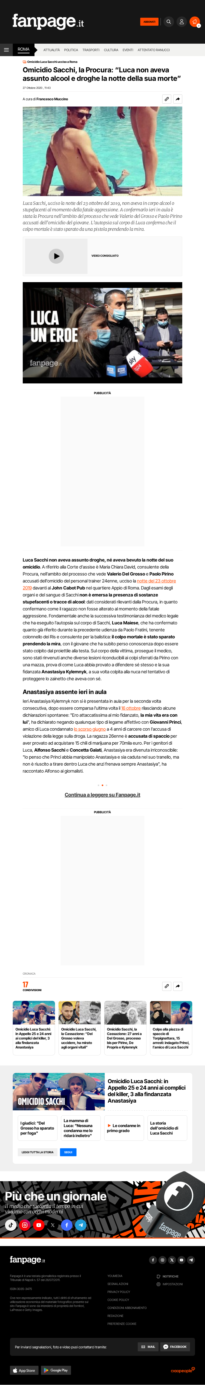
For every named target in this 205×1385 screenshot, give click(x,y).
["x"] (52, 1225)
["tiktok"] (10, 1225)
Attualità (52, 50)
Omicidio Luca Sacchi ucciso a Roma (52, 62)
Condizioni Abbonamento (127, 1308)
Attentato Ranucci (154, 50)
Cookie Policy (118, 1300)
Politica (71, 50)
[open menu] (6, 50)
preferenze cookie (122, 1324)
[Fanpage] (27, 1260)
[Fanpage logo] (42, 21)
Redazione (116, 1316)
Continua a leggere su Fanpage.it (102, 795)
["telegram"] (80, 1225)
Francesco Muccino (52, 99)
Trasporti (91, 50)
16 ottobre (131, 708)
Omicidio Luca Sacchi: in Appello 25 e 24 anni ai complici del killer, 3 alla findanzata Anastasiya (147, 1091)
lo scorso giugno (90, 729)
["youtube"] (38, 1225)
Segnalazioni (118, 1284)
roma (24, 49)
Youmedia (115, 1276)
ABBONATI (149, 21)
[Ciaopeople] (183, 1372)
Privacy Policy (119, 1292)
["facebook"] (66, 1225)
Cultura (111, 50)
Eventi (128, 50)
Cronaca (29, 973)
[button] (177, 99)
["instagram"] (24, 1225)
